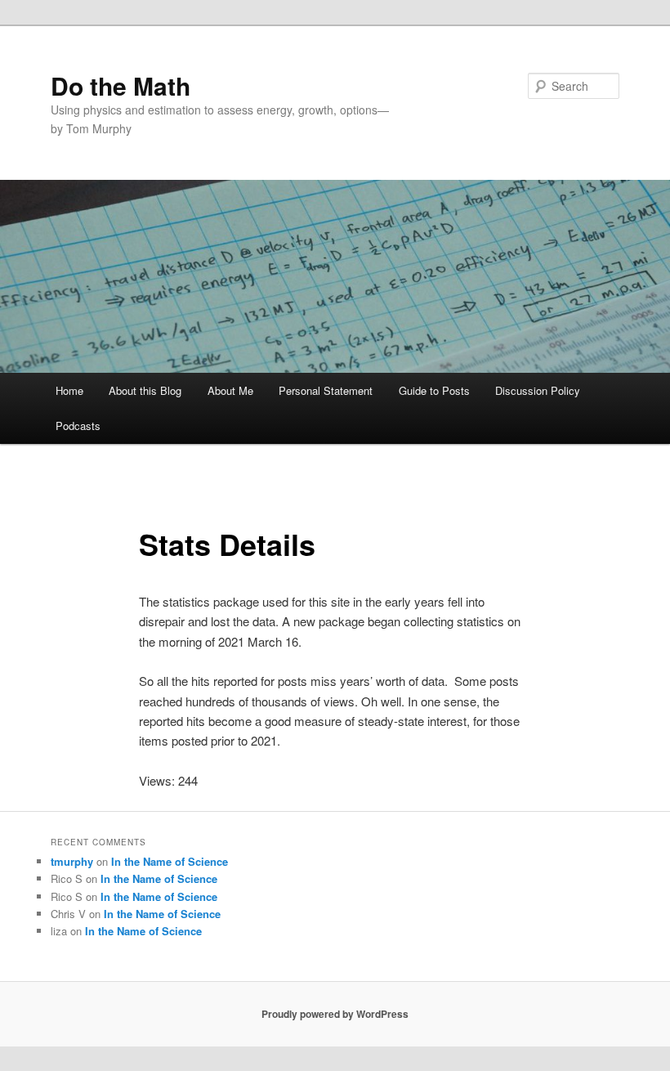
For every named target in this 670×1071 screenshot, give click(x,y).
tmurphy (72, 861)
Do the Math (120, 85)
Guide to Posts (434, 390)
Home (69, 390)
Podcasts (78, 425)
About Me (230, 390)
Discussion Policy (537, 390)
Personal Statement (326, 390)
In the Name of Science (169, 861)
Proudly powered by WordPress (335, 1013)
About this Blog (145, 390)
